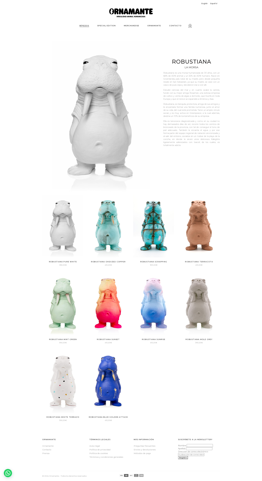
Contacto (46, 449)
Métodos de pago (142, 453)
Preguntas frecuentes (144, 446)
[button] (8, 473)
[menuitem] (204, 3)
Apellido (182, 448)
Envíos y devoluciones (145, 449)
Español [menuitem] (213, 3)
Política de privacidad (99, 449)
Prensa (45, 453)
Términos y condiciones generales (106, 457)
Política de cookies (98, 453)
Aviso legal (94, 446)
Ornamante (48, 446)
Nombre (182, 445)
